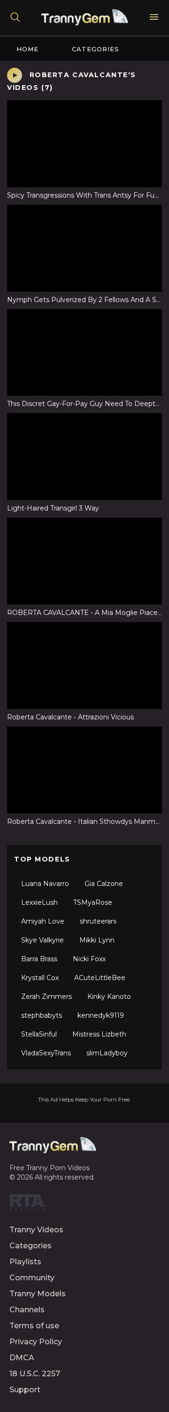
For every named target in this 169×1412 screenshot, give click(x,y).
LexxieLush (39, 902)
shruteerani (98, 921)
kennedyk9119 (100, 1015)
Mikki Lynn (97, 940)
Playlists (25, 1261)
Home (27, 49)
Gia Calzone (103, 883)
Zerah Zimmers (46, 996)
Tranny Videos (36, 1229)
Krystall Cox (40, 977)
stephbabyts (41, 1015)
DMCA (21, 1357)
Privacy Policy (35, 1341)
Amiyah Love (42, 921)
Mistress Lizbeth (99, 1034)
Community (31, 1277)
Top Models (42, 859)
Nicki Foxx (89, 959)
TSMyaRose (92, 902)
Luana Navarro (45, 883)
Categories (95, 49)
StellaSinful (39, 1034)
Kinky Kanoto (109, 996)
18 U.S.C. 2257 (34, 1373)
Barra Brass (39, 959)
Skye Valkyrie (42, 940)
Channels (27, 1309)
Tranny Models (37, 1293)
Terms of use (34, 1325)
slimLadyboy (107, 1053)
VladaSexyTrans (46, 1053)
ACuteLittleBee (99, 977)
